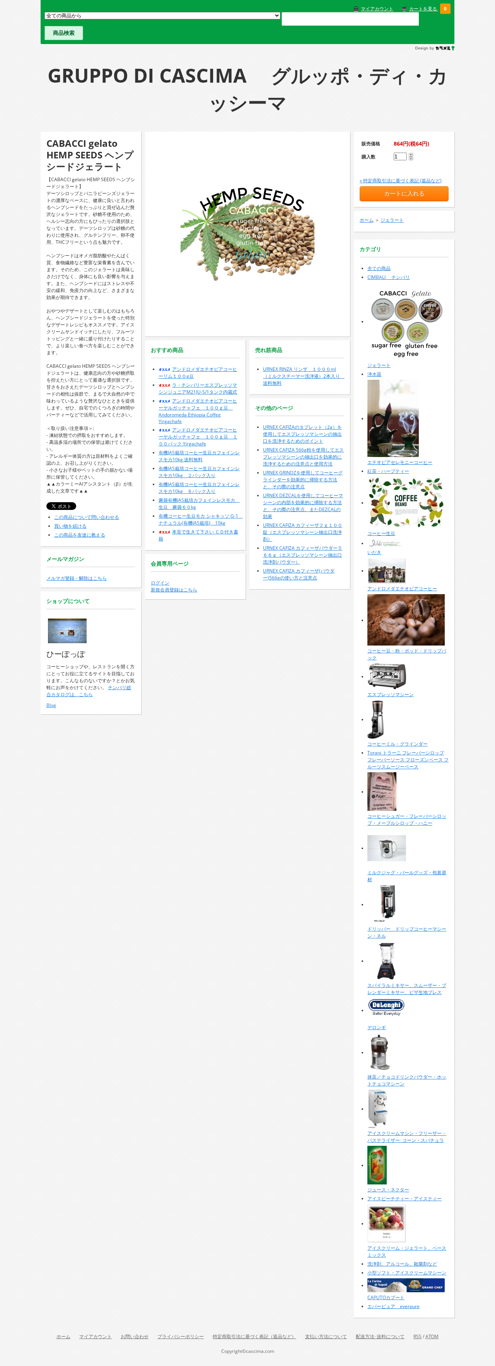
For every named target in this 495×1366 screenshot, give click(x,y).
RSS (417, 1336)
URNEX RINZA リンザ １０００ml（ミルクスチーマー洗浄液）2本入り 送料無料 (304, 376)
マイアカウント (377, 8)
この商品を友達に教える (79, 535)
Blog (51, 705)
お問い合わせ (134, 1336)
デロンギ (376, 1027)
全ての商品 (379, 268)
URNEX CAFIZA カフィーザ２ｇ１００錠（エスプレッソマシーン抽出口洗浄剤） (302, 532)
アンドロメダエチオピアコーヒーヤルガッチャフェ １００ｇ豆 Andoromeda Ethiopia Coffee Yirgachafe (198, 411)
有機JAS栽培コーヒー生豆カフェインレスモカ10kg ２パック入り (199, 472)
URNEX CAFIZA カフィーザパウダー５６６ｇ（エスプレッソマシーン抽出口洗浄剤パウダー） (302, 555)
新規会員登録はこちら (174, 589)
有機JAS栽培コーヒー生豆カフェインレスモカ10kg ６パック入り (199, 487)
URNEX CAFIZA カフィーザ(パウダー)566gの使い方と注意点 (299, 574)
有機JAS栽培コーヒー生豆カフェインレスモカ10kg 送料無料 (199, 456)
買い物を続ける (70, 526)
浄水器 (374, 374)
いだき (374, 552)
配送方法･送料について (380, 1336)
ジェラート (392, 220)
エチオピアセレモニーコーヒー (399, 462)
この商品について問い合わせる (86, 517)
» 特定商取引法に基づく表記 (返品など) (401, 180)
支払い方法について (326, 1336)
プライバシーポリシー (180, 1336)
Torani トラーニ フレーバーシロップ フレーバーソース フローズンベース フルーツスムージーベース (408, 759)
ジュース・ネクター (388, 1189)
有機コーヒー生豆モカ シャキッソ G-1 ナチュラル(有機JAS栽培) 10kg (201, 519)
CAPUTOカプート (386, 1297)
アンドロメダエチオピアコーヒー (402, 588)
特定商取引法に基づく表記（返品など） (254, 1336)
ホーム (367, 220)
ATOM (432, 1336)
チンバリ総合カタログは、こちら (88, 691)
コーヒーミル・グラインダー (397, 744)
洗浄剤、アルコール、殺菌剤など (402, 1264)
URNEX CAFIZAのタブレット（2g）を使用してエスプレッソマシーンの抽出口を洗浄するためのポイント (302, 434)
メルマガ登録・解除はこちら (76, 578)
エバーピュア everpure (393, 1306)
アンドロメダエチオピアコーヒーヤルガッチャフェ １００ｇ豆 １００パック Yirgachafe (198, 436)
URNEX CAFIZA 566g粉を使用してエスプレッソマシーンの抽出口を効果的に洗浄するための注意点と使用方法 (303, 457)
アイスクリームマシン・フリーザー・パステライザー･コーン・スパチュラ (406, 1136)
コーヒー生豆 (381, 533)
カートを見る (423, 8)
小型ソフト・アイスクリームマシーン (406, 1272)
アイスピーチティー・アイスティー (404, 1198)
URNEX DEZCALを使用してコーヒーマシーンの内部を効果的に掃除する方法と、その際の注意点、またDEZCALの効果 (303, 506)
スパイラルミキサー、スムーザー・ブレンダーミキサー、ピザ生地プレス (406, 989)
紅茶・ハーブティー (388, 471)
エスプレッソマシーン (390, 694)
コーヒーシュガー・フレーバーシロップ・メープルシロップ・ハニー (406, 819)
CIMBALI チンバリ (388, 277)
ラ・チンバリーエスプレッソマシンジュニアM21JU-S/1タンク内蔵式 (198, 388)
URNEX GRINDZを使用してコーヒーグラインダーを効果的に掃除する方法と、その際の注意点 (303, 479)
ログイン (160, 582)
